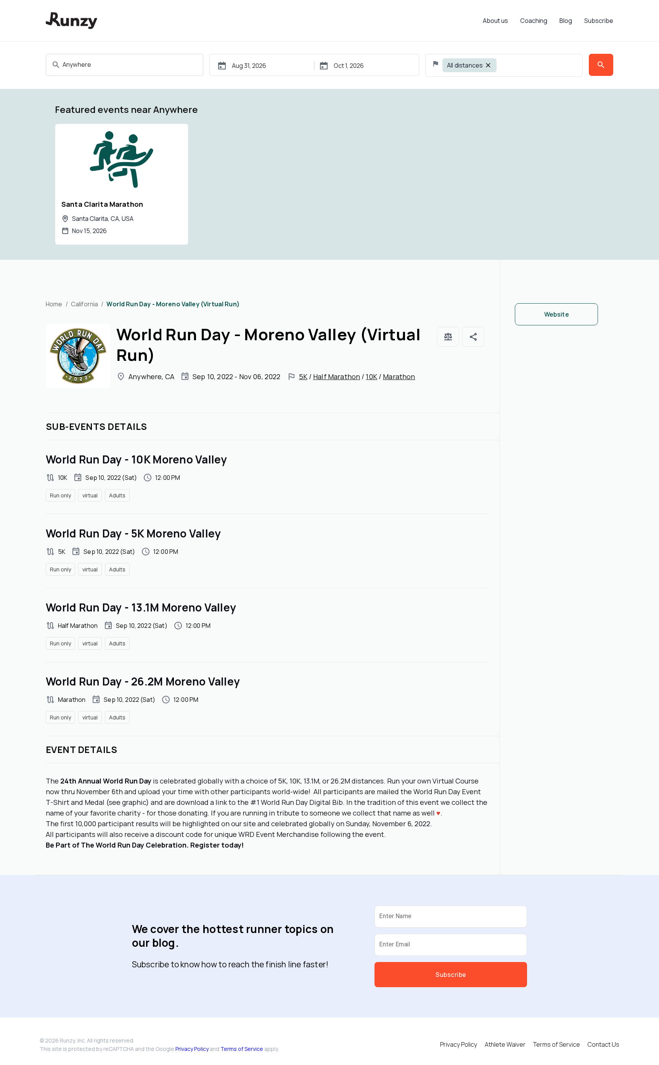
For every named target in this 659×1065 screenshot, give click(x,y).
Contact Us (603, 1044)
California (84, 304)
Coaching (533, 20)
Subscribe (598, 20)
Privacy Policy (192, 1048)
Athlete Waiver (505, 1044)
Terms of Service (241, 1048)
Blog (565, 20)
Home (54, 304)
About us (495, 20)
